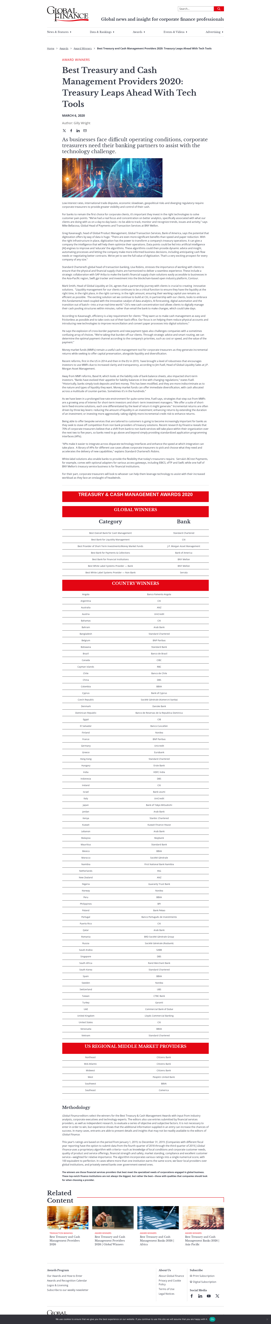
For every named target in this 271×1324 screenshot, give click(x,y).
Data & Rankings (101, 32)
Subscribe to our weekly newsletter (67, 1290)
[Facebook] (72, 131)
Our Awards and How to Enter (64, 1276)
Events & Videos (174, 32)
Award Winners (83, 48)
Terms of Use (166, 1289)
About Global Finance (171, 1276)
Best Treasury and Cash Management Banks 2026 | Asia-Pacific (202, 1240)
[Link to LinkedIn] (200, 1296)
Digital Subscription (204, 1282)
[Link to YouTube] (209, 1296)
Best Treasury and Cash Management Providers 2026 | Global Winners (110, 1240)
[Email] (86, 130)
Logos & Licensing (57, 1285)
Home (50, 48)
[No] (267, 1319)
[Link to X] (217, 1296)
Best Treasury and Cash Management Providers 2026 (65, 1240)
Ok (212, 1319)
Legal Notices (166, 1293)
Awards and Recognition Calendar (67, 1280)
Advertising (213, 32)
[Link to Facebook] (192, 1296)
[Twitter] (65, 131)
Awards (137, 32)
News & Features (58, 32)
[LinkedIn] (79, 131)
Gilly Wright (82, 123)
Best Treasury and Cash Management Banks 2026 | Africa (157, 1240)
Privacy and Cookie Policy (170, 1282)
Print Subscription (204, 1276)
